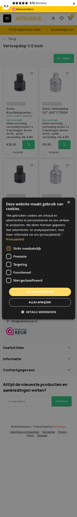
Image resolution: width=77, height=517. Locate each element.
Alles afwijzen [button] (40, 302)
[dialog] (38, 259)
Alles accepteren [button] (40, 292)
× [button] (68, 202)
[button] (38, 312)
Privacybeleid (15, 239)
